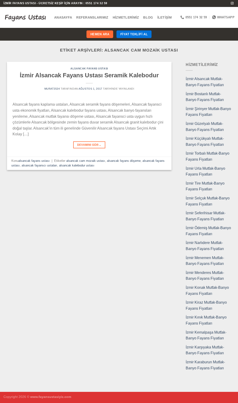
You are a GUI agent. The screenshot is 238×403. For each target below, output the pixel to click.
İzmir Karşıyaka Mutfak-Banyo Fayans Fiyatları (205, 350)
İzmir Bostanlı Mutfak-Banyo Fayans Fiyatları (205, 97)
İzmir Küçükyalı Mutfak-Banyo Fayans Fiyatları (205, 141)
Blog (148, 17)
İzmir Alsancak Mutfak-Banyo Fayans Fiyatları (205, 82)
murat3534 (52, 88)
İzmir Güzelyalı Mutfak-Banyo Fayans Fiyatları (205, 127)
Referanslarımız (92, 17)
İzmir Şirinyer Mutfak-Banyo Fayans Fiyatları (208, 112)
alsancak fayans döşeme (124, 160)
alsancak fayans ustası (89, 68)
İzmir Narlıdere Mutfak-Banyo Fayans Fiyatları (205, 246)
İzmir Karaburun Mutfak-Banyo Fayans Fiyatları (205, 365)
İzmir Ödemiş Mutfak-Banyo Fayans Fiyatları (208, 231)
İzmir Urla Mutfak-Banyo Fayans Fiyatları (205, 171)
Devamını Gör (89, 144)
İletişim (164, 17)
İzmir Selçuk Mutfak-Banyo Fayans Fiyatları (208, 201)
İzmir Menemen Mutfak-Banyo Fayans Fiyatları (205, 261)
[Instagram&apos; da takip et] (232, 3)
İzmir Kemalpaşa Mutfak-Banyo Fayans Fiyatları (206, 335)
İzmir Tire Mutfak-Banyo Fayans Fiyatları (205, 186)
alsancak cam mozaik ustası (85, 160)
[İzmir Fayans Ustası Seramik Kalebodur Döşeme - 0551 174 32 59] (25, 17)
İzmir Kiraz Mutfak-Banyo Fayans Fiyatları (206, 305)
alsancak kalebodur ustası (76, 165)
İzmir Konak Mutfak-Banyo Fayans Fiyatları (207, 291)
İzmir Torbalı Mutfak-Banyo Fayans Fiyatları (207, 156)
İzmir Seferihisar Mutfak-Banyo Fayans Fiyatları (205, 216)
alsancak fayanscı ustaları (39, 165)
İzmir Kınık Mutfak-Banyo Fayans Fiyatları (206, 320)
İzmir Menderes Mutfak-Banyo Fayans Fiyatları (205, 276)
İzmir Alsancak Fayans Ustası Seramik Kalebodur (89, 75)
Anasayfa (63, 17)
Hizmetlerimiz (126, 17)
